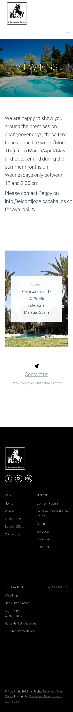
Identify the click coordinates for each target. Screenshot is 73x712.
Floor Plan (43, 539)
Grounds (42, 524)
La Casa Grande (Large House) (52, 513)
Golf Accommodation (20, 631)
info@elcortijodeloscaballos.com (37, 383)
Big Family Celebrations (13, 613)
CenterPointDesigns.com (45, 696)
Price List (43, 547)
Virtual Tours (13, 519)
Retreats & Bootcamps (20, 623)
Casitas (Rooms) (48, 503)
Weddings (11, 595)
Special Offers (14, 526)
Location (43, 531)
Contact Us (12, 534)
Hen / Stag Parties (17, 603)
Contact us (36, 374)
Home (9, 503)
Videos (9, 511)
